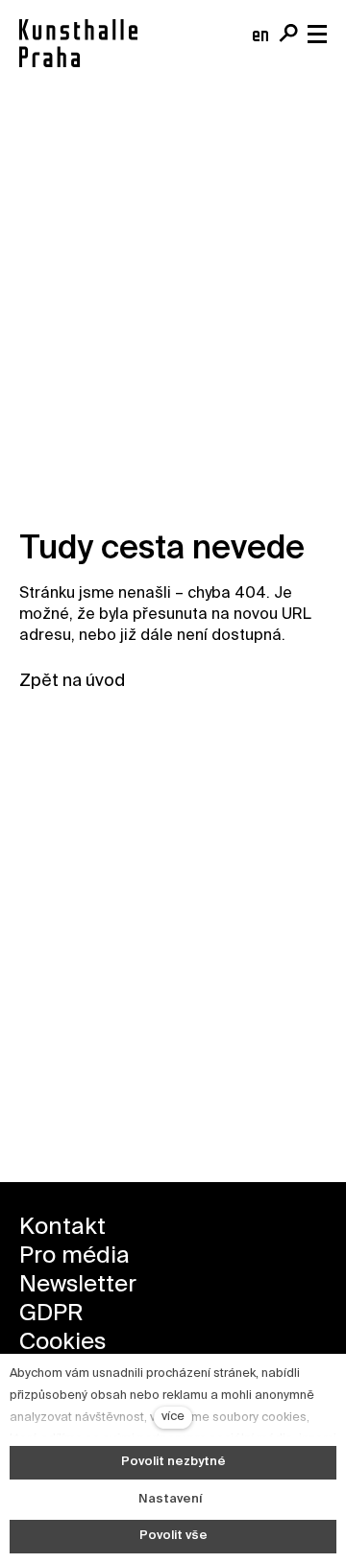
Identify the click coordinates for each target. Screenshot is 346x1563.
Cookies (62, 1342)
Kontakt (62, 1227)
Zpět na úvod (72, 681)
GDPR (51, 1313)
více (173, 1416)
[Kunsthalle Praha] (78, 43)
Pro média (74, 1255)
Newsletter (77, 1284)
